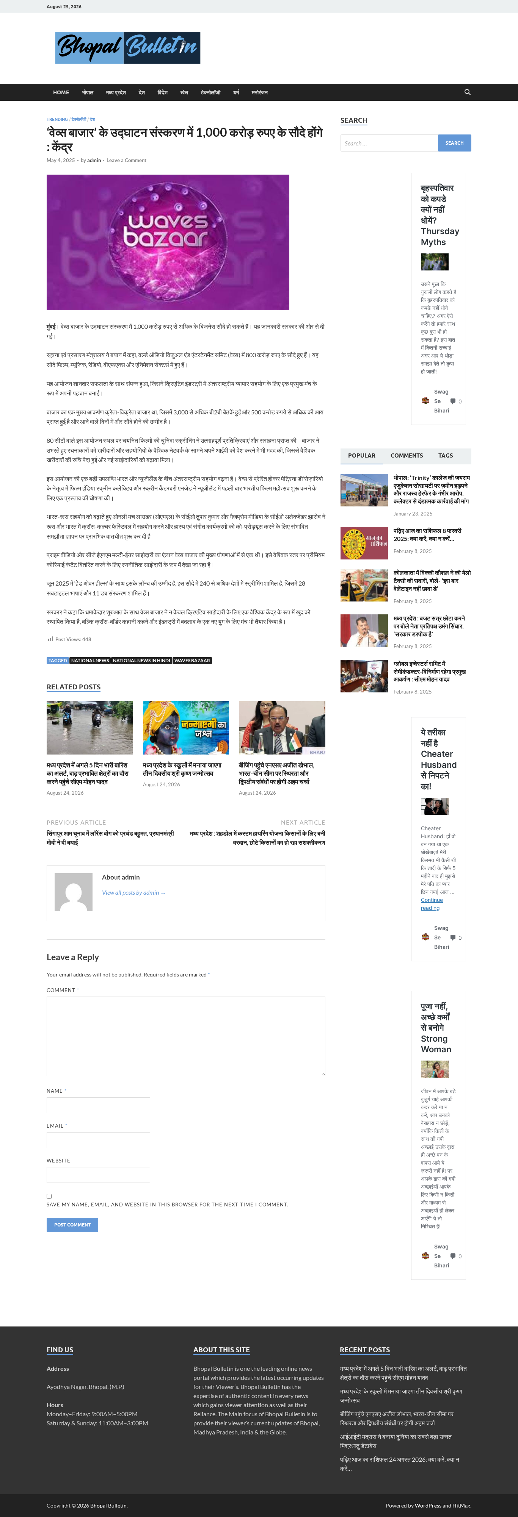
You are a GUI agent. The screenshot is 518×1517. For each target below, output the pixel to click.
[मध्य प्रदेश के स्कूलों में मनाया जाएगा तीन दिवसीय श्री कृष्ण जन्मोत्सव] (186, 730)
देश (142, 92)
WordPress (428, 1505)
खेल (184, 92)
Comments (407, 455)
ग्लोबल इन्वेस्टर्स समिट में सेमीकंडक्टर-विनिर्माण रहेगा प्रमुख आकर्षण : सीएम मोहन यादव (430, 671)
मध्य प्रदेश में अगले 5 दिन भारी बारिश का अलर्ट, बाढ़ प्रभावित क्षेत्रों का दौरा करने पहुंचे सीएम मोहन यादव (88, 773)
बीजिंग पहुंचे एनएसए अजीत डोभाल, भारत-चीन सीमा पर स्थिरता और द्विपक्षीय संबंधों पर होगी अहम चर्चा (276, 773)
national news (90, 660)
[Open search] (467, 92)
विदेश (163, 92)
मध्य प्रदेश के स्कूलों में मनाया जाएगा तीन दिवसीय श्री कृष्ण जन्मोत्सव (182, 769)
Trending (57, 119)
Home (61, 92)
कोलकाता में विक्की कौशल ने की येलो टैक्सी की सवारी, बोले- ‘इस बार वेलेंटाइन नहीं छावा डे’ (432, 580)
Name (57, 1091)
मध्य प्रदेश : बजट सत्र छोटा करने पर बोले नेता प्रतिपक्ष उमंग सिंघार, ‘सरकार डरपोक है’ (429, 625)
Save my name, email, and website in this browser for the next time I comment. (168, 1204)
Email (57, 1126)
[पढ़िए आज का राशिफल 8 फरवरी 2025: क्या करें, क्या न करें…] (364, 531)
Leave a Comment (126, 160)
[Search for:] (406, 143)
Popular (361, 455)
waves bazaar (192, 660)
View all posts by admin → (134, 892)
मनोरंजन (260, 92)
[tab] (362, 456)
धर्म (236, 92)
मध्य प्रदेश (116, 92)
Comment (63, 990)
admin (94, 160)
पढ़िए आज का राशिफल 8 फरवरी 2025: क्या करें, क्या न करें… (427, 534)
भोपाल (87, 92)
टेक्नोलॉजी (210, 92)
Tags (445, 455)
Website (59, 1161)
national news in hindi (141, 660)
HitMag (461, 1505)
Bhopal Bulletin (108, 1505)
